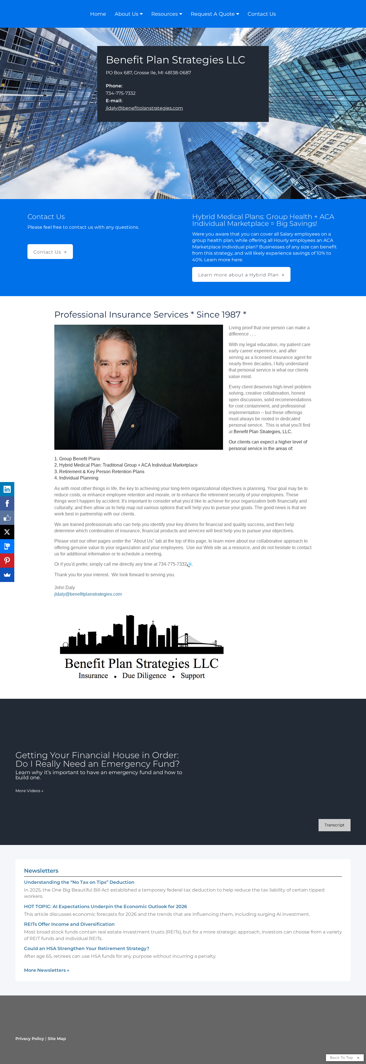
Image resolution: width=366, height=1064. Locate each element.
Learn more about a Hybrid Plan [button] (238, 275)
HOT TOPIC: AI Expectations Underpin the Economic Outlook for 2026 (105, 906)
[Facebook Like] (7, 518)
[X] (7, 532)
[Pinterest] (7, 560)
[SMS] (7, 546)
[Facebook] (7, 503)
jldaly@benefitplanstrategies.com (144, 108)
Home (98, 14)
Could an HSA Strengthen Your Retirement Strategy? (86, 948)
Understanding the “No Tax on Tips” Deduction (79, 882)
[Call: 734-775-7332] (189, 564)
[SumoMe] (7, 575)
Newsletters (41, 870)
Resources (164, 14)
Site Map (57, 1038)
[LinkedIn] (7, 489)
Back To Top (342, 1057)
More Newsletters (46, 970)
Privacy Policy (29, 1038)
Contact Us (262, 14)
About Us (126, 14)
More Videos (29, 791)
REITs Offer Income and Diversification (69, 924)
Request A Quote (213, 14)
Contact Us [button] (47, 252)
